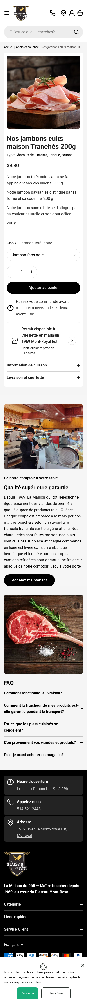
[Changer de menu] (7, 13)
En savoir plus (31, 982)
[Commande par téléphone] (53, 13)
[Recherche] (76, 32)
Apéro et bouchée (27, 47)
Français (11, 944)
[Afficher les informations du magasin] (72, 341)
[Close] (82, 965)
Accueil (8, 47)
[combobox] (43, 32)
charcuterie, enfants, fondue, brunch (44, 155)
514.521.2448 (29, 809)
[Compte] (72, 13)
